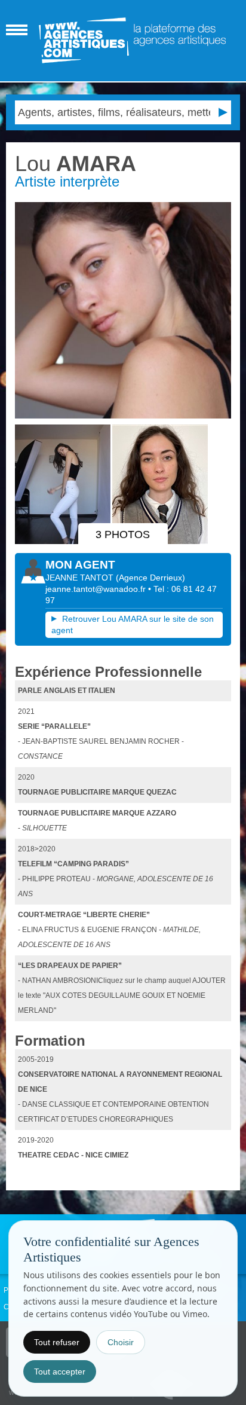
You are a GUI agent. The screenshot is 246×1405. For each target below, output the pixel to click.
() (150, 577)
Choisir (120, 1342)
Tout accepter (59, 1371)
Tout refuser (56, 1342)
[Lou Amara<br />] (122, 310)
